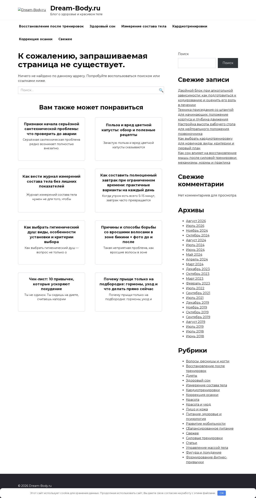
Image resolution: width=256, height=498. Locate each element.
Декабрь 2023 (198, 269)
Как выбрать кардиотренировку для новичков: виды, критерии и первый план (206, 143)
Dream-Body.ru (75, 8)
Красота (192, 400)
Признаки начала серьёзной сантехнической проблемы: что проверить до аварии (51, 129)
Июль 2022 (195, 288)
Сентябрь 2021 (198, 293)
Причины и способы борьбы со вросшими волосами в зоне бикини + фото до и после (128, 234)
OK (222, 493)
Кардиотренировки (189, 26)
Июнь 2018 (195, 336)
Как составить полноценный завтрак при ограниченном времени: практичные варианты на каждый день (128, 182)
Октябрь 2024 (197, 235)
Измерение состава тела (143, 26)
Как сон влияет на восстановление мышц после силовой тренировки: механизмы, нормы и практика (207, 157)
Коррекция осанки (35, 39)
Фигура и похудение (203, 452)
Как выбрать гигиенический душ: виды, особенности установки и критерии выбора (51, 234)
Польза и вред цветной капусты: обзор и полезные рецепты (128, 130)
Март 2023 (194, 279)
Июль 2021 (195, 298)
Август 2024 (196, 240)
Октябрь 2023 (197, 274)
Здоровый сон (102, 26)
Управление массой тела (207, 448)
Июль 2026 (195, 226)
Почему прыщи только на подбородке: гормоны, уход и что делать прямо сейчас (129, 284)
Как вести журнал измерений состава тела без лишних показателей (51, 181)
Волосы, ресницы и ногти (207, 361)
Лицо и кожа (197, 409)
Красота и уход (198, 404)
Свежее (65, 39)
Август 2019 (195, 322)
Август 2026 (196, 221)
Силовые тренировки (204, 438)
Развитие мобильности (206, 424)
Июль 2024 (195, 245)
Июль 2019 (195, 327)
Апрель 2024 (197, 259)
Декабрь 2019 (197, 303)
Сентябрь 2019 (198, 317)
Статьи (191, 443)
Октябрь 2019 (197, 312)
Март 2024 (194, 264)
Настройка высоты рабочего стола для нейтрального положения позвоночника (206, 129)
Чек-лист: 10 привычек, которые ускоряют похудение (51, 284)
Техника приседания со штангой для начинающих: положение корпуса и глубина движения (206, 114)
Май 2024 (194, 255)
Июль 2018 (195, 331)
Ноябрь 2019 (196, 307)
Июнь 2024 (195, 250)
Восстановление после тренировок (51, 26)
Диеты (191, 376)
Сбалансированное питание (210, 428)
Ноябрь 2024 (197, 230)
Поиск (183, 54)
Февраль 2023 (198, 283)
